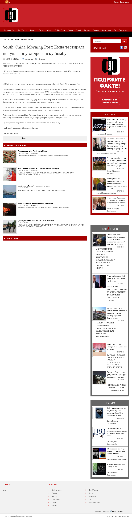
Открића (92, 496)
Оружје (92, 493)
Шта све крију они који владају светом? (116, 465)
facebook (121, 47)
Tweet (24, 138)
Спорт (54, 502)
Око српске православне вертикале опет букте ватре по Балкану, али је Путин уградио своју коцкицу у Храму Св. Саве (117, 143)
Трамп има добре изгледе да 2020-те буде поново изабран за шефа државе (116, 200)
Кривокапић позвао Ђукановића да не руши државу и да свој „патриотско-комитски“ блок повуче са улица (116, 239)
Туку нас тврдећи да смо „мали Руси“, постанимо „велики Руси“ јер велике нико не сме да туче (116, 162)
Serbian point (56, 490)
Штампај (42, 59)
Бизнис (54, 496)
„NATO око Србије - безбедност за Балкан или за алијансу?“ (117, 346)
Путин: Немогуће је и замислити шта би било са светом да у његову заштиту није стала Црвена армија (117, 313)
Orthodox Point (95, 502)
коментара (29, 59)
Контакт (29, 516)
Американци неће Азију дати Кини (32, 151)
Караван (55, 505)
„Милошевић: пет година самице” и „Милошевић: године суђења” (116, 451)
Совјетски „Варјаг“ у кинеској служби (34, 185)
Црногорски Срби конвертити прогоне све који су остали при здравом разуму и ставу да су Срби (117, 183)
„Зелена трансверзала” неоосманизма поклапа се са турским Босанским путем (117, 432)
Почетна (8, 39)
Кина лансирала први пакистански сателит (36, 203)
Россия (54, 493)
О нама (13, 516)
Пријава (116, 2)
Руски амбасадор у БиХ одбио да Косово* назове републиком (116, 278)
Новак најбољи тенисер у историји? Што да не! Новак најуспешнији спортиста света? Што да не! (116, 124)
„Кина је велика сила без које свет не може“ (36, 220)
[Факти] (32, 15)
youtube (125, 47)
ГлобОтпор (20, 39)
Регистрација (124, 2)
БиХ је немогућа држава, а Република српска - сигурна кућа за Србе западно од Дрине (117, 412)
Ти (90, 499)
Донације (20, 516)
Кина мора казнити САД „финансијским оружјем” (39, 168)
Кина (30, 39)
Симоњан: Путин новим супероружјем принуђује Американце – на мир (116, 374)
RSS (10, 2)
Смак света (56, 499)
